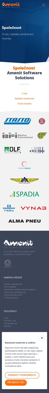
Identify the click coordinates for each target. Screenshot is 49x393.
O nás (6, 318)
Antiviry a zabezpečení (13, 284)
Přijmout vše (16, 383)
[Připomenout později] (41, 338)
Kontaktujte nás (10, 323)
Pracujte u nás (10, 320)
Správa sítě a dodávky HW (15, 292)
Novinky (7, 326)
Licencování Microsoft (13, 295)
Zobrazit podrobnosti (22, 375)
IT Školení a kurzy (11, 298)
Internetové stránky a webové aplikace (20, 289)
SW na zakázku (10, 286)
